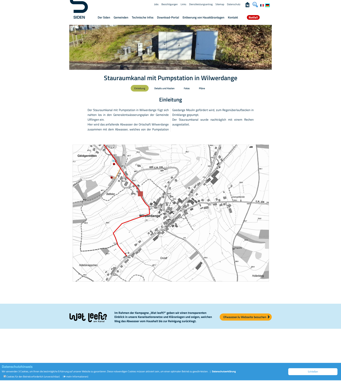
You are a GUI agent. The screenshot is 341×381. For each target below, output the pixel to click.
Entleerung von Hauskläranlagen (203, 17)
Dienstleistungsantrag (201, 4)
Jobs (156, 4)
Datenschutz (233, 4)
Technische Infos (142, 17)
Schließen (313, 371)
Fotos (187, 88)
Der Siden (104, 17)
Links (183, 4)
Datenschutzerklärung (224, 371)
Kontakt (233, 17)
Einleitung (139, 88)
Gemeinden (121, 17)
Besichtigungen (169, 4)
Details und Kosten (164, 88)
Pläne (202, 88)
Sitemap (219, 4)
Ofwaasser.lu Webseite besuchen (245, 317)
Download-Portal (168, 17)
